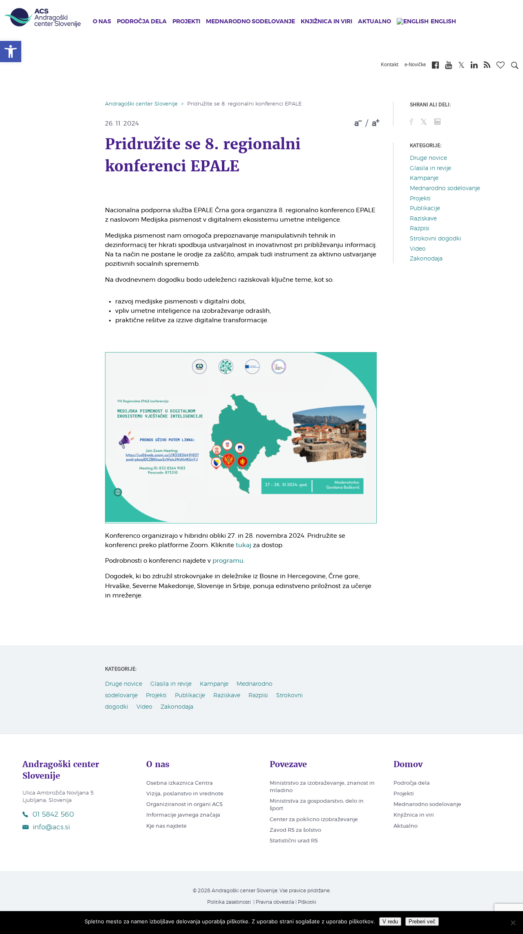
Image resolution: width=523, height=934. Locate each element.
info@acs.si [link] (51, 827)
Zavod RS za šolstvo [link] (295, 830)
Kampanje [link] (424, 178)
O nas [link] (102, 22)
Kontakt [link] (389, 65)
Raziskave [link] (423, 219)
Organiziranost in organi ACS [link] (184, 804)
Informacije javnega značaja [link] (183, 815)
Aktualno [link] (374, 22)
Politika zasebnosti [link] (229, 902)
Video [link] (418, 249)
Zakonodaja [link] (426, 259)
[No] (513, 922)
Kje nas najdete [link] (166, 826)
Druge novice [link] (428, 158)
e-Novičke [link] (415, 65)
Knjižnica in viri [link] (326, 22)
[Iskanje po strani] (515, 66)
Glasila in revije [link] (430, 168)
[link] (10, 51)
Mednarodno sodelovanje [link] (250, 22)
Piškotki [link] (307, 902)
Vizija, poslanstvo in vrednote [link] (185, 794)
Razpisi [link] (419, 228)
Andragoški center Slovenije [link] (141, 104)
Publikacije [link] (425, 208)
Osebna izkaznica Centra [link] (179, 783)
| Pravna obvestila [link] (273, 902)
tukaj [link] (243, 545)
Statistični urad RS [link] (294, 841)
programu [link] (228, 561)
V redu (390, 921)
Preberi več (422, 921)
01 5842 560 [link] (53, 814)
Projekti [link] (186, 22)
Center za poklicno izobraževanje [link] (314, 819)
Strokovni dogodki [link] (435, 239)
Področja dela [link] (142, 22)
